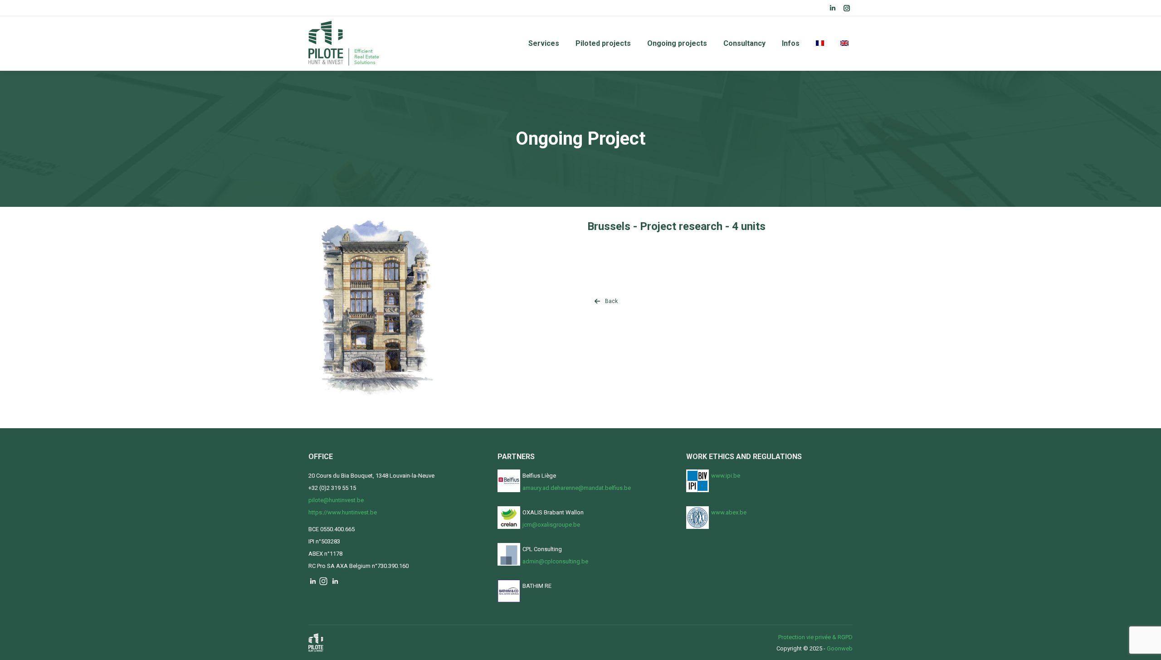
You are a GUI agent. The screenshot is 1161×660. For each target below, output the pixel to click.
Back (611, 301)
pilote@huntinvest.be (336, 500)
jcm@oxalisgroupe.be (551, 524)
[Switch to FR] (820, 43)
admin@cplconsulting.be (555, 561)
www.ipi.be (725, 475)
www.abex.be (728, 512)
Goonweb (840, 648)
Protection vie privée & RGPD (815, 637)
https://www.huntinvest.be (342, 512)
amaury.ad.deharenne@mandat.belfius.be (576, 487)
